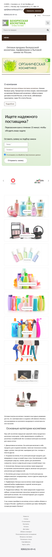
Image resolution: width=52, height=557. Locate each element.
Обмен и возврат (26, 532)
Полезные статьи (26, 539)
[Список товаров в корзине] (48, 24)
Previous (3, 181)
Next (48, 181)
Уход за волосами (27, 308)
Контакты (26, 524)
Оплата (26, 526)
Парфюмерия (27, 211)
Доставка (26, 529)
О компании (26, 521)
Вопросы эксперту (26, 537)
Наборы (27, 405)
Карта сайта (26, 544)
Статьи (26, 519)
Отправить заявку (15, 161)
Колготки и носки (27, 356)
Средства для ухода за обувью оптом (27, 381)
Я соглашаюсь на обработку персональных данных (24, 155)
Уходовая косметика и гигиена (27, 284)
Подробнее (10, 104)
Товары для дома (27, 332)
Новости (26, 516)
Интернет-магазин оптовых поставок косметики (21, 88)
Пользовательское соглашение (26, 534)
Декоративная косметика (27, 235)
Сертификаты (26, 542)
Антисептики (27, 260)
